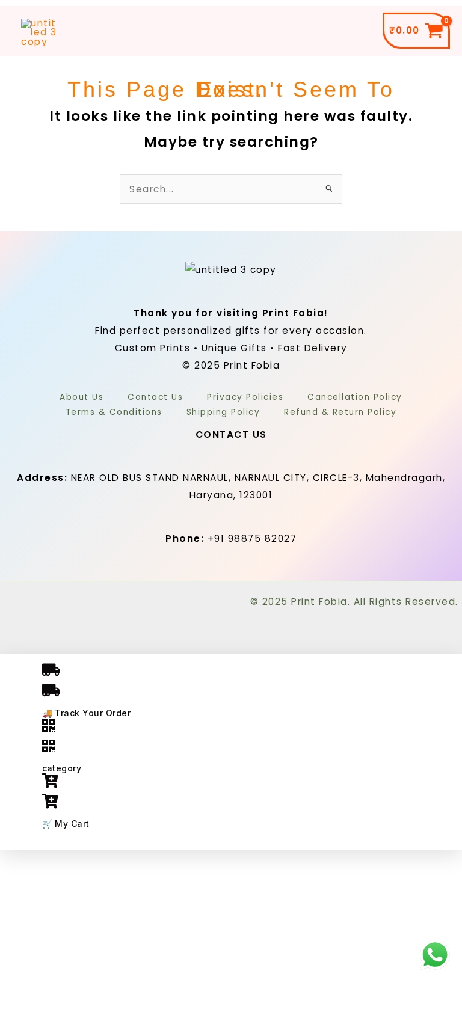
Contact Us (155, 397)
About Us (81, 397)
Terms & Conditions (114, 412)
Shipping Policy (223, 412)
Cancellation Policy (354, 397)
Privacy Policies (245, 397)
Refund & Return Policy (340, 412)
